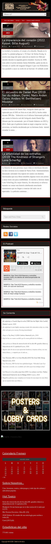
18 (12, 471)
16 (43, 469)
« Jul (3, 477)
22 (37, 471)
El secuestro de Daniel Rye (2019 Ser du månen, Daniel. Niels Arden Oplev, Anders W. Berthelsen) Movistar (24, 97)
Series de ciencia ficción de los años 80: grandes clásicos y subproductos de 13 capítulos (23, 503)
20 (24, 471)
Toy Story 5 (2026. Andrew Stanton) (19, 335)
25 (12, 473)
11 (12, 469)
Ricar (5, 46)
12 (18, 469)
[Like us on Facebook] (11, 234)
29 (37, 473)
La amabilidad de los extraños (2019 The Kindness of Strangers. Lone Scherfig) (23, 157)
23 (43, 471)
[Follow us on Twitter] (16, 234)
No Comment (40, 46)
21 (30, 471)
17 (5, 471)
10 (5, 469)
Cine (25, 46)
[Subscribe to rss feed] (6, 234)
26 (18, 473)
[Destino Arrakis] (25, 8)
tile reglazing (6, 321)
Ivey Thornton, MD (8, 358)
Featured (29, 46)
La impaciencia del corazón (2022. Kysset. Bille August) (23, 42)
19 (18, 471)
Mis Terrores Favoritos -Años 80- (14, 512)
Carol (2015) (7, 520)
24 (5, 473)
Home (17, 20)
